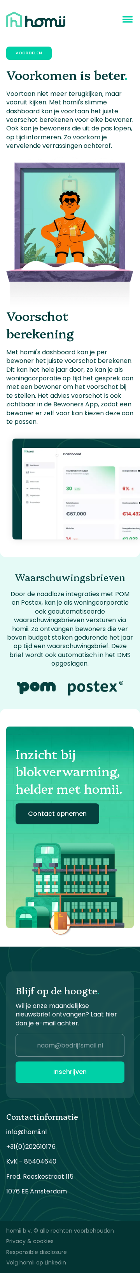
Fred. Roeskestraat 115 (40, 1176)
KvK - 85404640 (31, 1161)
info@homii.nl (26, 1132)
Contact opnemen (57, 813)
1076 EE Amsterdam (36, 1191)
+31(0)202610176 (31, 1147)
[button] (128, 19)
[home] (35, 19)
